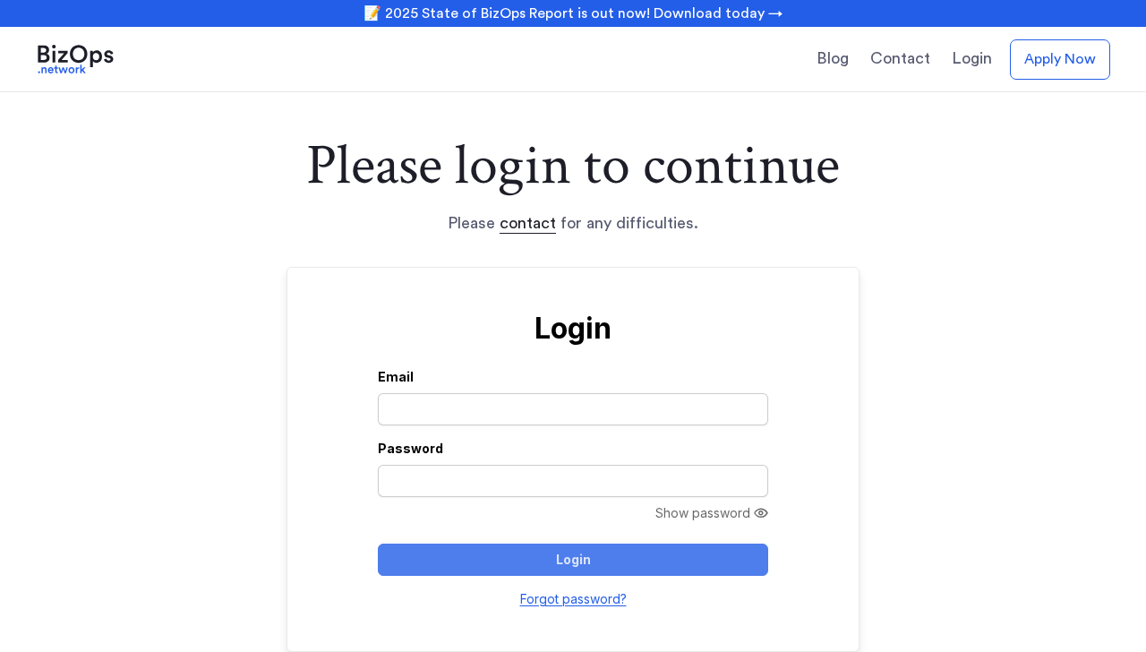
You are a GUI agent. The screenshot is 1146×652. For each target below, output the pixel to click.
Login (972, 58)
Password (410, 448)
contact (528, 223)
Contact (900, 58)
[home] (100, 59)
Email (396, 376)
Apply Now (1060, 59)
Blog (833, 58)
